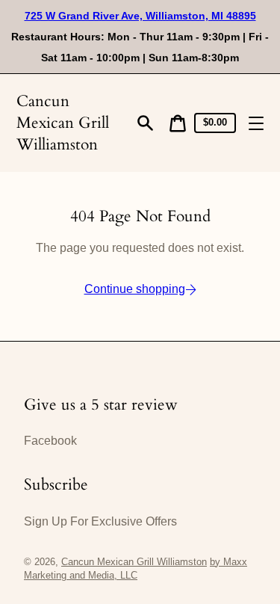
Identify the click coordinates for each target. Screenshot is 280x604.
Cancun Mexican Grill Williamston (62, 122)
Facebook (50, 440)
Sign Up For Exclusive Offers (100, 521)
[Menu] (256, 123)
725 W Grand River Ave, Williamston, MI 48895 (140, 16)
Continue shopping (134, 289)
